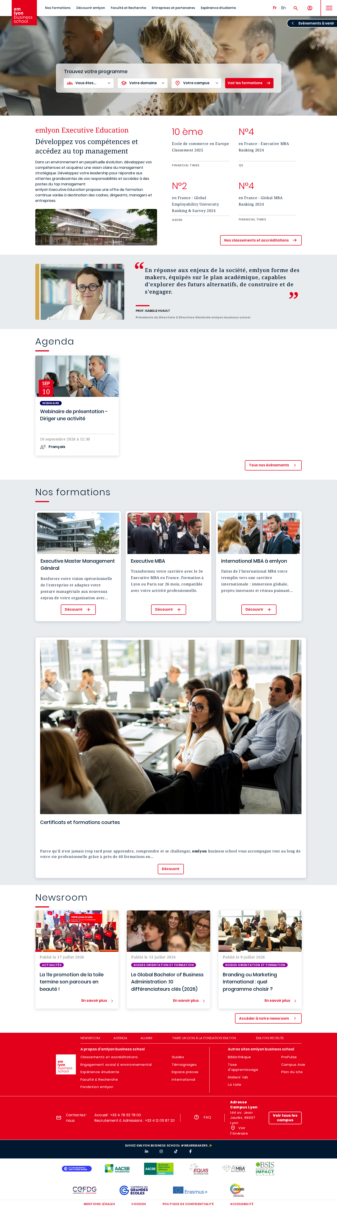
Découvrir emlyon (90, 8)
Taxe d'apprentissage (243, 1067)
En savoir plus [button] (94, 1000)
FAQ (207, 1117)
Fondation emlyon (96, 1086)
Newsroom (90, 1037)
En (283, 8)
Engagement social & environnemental (116, 1064)
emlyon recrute (270, 1037)
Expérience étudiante (218, 8)
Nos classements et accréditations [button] (256, 240)
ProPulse (289, 1057)
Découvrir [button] (74, 609)
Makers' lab (238, 1077)
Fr (275, 8)
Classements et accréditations (109, 1057)
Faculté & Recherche (99, 1079)
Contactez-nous (76, 1117)
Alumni (146, 1037)
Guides (178, 1057)
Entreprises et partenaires (173, 8)
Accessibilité (241, 1204)
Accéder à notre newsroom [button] (264, 1018)
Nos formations (58, 8)
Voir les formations (245, 83)
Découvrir (171, 868)
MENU (327, 4)
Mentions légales (99, 1204)
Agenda (120, 1037)
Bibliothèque (239, 1057)
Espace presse (185, 1071)
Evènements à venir (316, 23)
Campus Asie (293, 1064)
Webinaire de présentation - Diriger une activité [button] (74, 415)
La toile (234, 1084)
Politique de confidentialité (188, 1204)
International (183, 1079)
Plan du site (292, 1071)
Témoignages (184, 1064)
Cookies (138, 1204)
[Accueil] (24, 12)
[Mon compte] (310, 8)
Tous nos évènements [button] (269, 465)
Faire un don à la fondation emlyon (204, 1037)
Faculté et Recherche (128, 8)
